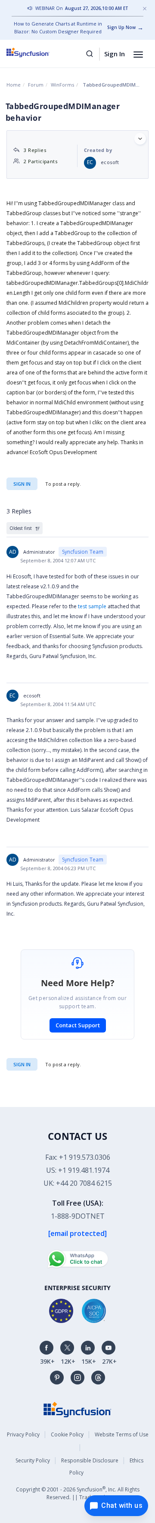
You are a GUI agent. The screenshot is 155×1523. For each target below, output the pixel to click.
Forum (35, 84)
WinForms (62, 84)
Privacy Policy (23, 1434)
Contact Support (78, 1025)
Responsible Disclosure (89, 1460)
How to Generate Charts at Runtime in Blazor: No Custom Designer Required (58, 27)
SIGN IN (22, 1064)
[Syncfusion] (77, 1409)
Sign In (114, 53)
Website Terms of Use (122, 1434)
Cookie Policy (67, 1434)
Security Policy (33, 1460)
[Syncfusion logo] (37, 52)
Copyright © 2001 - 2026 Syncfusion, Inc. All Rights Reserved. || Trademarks (78, 1493)
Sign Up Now (121, 27)
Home (13, 84)
